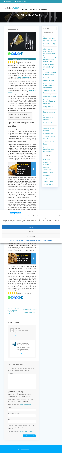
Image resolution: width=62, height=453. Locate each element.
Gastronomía (33, 9)
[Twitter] (18, 53)
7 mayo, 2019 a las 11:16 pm (23, 345)
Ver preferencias (31, 236)
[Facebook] (15, 53)
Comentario (11, 373)
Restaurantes (46, 175)
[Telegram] (12, 53)
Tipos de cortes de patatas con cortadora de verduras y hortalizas (49, 38)
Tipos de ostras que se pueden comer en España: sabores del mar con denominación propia (49, 51)
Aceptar (31, 227)
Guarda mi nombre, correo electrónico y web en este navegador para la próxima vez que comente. (21, 426)
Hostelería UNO (25, 449)
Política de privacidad (26, 431)
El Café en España (48, 133)
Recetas (49, 6)
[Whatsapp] (9, 53)
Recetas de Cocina (48, 172)
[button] (59, 216)
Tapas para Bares (43, 9)
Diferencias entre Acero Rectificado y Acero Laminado (49, 117)
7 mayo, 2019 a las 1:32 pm (21, 330)
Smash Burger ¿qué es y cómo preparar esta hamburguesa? (49, 101)
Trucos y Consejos (26, 6)
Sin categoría (46, 178)
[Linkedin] (21, 53)
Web (9, 419)
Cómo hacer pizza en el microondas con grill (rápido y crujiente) (49, 59)
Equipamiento (25, 9)
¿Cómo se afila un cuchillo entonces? (20, 117)
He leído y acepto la (21, 431)
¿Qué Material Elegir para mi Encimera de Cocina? (48, 143)
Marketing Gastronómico (39, 6)
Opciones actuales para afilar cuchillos (20, 116)
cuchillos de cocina (24, 77)
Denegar (31, 231)
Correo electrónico (13, 413)
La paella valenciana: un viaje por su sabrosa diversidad (49, 128)
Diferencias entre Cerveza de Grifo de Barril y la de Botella (48, 78)
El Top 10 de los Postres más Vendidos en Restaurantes (49, 85)
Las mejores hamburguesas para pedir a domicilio (48, 149)
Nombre (10, 407)
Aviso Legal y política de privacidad (27, 240)
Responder (17, 335)
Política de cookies (14, 240)
